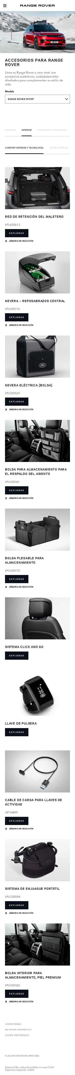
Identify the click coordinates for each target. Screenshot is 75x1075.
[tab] (10, 129)
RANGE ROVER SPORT (21, 99)
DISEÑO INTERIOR (58, 147)
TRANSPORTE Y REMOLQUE (52, 129)
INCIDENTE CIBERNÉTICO (18, 1029)
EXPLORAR (16, 233)
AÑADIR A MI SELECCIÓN (21, 241)
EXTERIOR (10, 129)
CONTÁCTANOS (13, 1024)
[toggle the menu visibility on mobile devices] (4, 5)
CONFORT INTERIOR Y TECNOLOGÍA (24, 147)
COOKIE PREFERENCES (17, 1035)
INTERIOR (27, 129)
